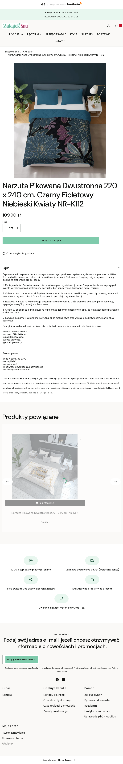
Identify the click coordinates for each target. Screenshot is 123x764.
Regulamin (90, 705)
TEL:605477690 (69, 12)
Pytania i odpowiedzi (97, 700)
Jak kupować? (93, 695)
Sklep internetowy (58, 760)
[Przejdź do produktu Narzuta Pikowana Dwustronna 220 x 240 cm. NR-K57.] (45, 466)
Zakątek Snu (12, 51)
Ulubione (7, 743)
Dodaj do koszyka (51, 240)
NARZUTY (28, 51)
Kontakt (7, 695)
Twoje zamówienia (13, 732)
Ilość (5, 222)
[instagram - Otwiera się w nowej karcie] (63, 679)
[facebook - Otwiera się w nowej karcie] (57, 679)
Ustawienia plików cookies (100, 716)
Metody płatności (54, 695)
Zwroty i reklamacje (55, 711)
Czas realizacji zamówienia (59, 705)
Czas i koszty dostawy (57, 700)
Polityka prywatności (97, 711)
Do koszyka (47, 503)
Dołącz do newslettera (22, 659)
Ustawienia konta (12, 738)
